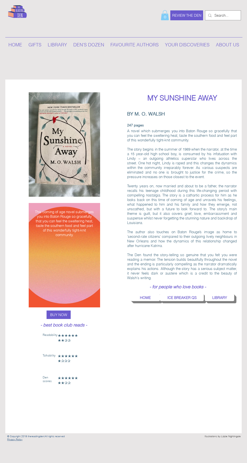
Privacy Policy (14, 439)
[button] (165, 15)
